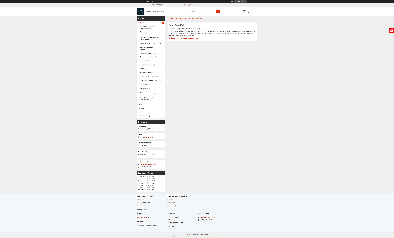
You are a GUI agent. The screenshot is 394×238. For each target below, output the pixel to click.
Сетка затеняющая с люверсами (147, 27)
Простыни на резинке (147, 76)
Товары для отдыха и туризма (147, 48)
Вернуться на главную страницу (184, 38)
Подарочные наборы (147, 57)
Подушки (143, 61)
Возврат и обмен (142, 209)
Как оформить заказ (143, 203)
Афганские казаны (146, 53)
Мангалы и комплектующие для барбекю (149, 38)
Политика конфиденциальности (214, 236)
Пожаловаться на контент (196, 236)
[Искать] (218, 11)
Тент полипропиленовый (146, 93)
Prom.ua (206, 234)
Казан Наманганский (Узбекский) (147, 98)
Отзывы (141, 108)
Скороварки (144, 88)
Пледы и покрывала (146, 80)
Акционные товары (145, 116)
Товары (141, 23)
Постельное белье (146, 65)
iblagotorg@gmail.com (148, 164)
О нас (140, 104)
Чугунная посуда (145, 43)
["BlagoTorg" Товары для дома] (140, 11)
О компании (171, 203)
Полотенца (143, 84)
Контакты (140, 199)
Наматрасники (145, 72)
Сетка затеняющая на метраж (147, 33)
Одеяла (142, 68)
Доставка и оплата (145, 112)
